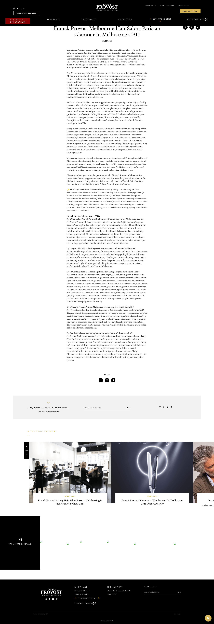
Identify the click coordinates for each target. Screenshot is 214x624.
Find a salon (151, 5)
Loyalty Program (167, 5)
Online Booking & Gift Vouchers (18, 21)
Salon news (70, 496)
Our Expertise (89, 19)
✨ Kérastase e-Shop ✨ (160, 20)
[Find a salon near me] (208, 618)
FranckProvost (196, 19)
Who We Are (53, 19)
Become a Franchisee (118, 591)
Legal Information (40, 614)
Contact (111, 594)
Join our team (190, 11)
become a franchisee (26, 13)
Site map (177, 614)
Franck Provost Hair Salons (107, 7)
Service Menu (125, 19)
